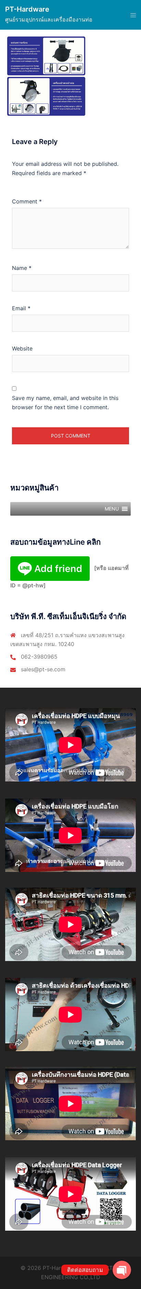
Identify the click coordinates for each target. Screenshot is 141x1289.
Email (21, 308)
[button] (112, 509)
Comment (27, 201)
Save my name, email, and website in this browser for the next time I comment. (65, 403)
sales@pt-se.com (43, 669)
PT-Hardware (27, 9)
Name (21, 267)
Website (22, 348)
